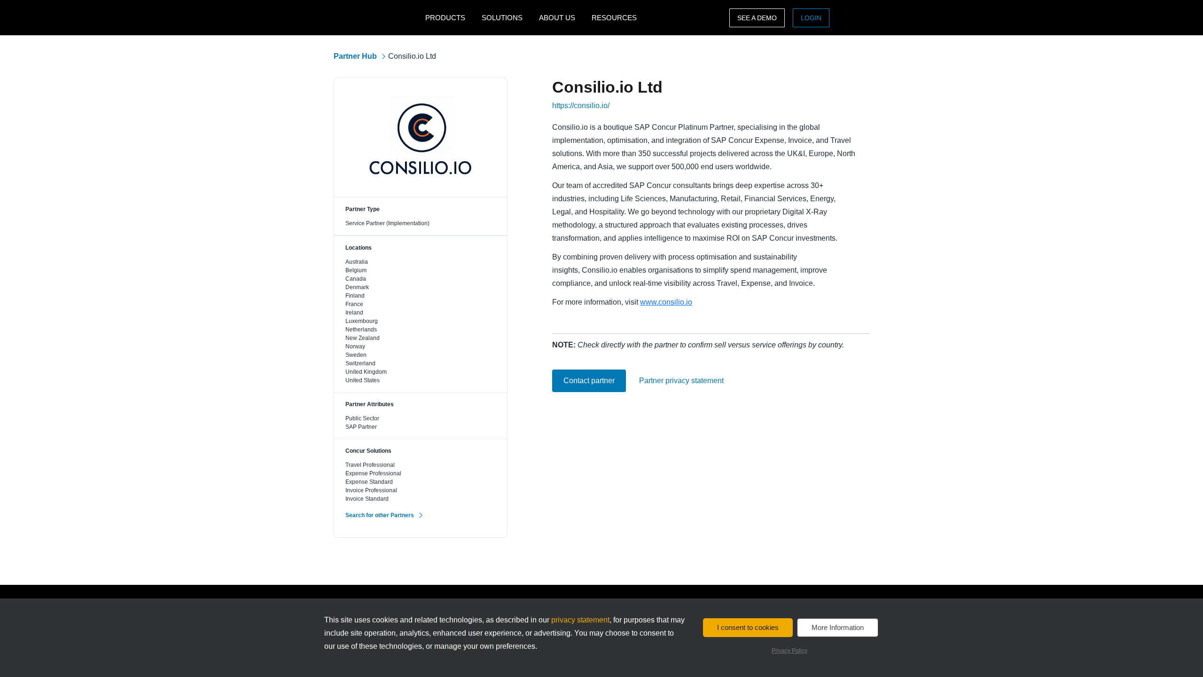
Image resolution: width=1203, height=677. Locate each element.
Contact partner (589, 381)
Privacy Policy (789, 650)
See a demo (757, 18)
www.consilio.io (666, 302)
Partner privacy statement (681, 381)
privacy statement (580, 620)
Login (811, 18)
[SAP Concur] (377, 17)
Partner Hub (355, 56)
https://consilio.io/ (580, 106)
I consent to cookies (748, 627)
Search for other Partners (379, 515)
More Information (838, 627)
